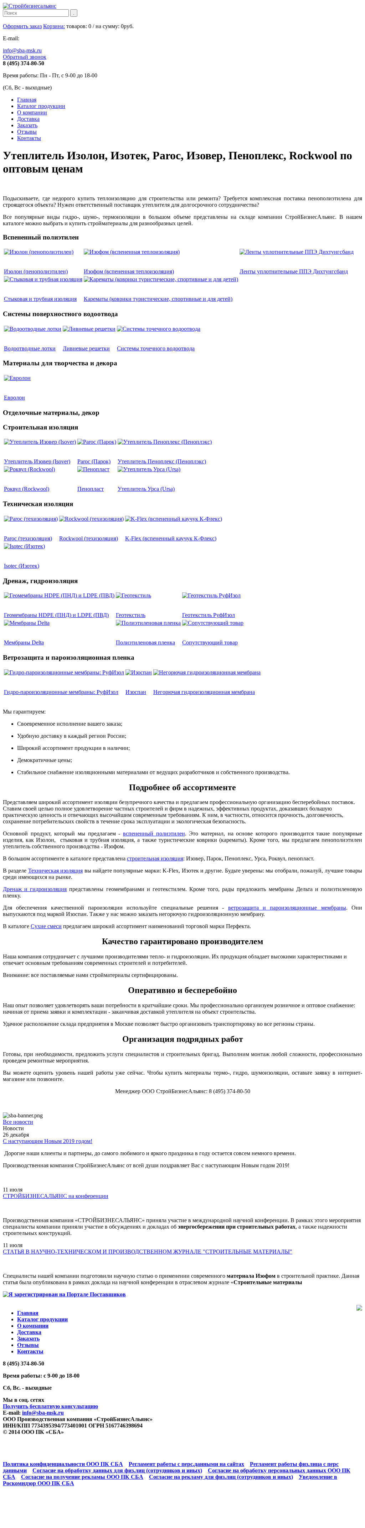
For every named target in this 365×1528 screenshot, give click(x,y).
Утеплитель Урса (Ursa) (146, 489)
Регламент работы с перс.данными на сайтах (186, 1464)
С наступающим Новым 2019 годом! (47, 1141)
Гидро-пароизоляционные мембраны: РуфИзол (61, 692)
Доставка (28, 119)
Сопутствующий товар (210, 642)
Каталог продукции (41, 106)
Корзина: (54, 26)
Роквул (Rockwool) (26, 489)
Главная (26, 100)
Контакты (29, 138)
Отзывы (27, 132)
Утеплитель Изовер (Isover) (37, 461)
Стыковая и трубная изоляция (40, 299)
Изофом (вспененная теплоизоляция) (129, 271)
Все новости (18, 1122)
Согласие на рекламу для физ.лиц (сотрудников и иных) (221, 1477)
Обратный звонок (24, 57)
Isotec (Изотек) (21, 566)
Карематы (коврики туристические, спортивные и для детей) (158, 299)
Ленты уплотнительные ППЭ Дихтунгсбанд (294, 271)
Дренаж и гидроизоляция (35, 889)
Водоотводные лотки (30, 348)
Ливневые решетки (86, 348)
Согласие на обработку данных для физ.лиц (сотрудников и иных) (117, 1470)
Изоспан (135, 692)
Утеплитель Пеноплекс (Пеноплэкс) (162, 461)
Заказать (27, 125)
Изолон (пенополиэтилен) (36, 271)
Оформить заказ (22, 26)
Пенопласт (90, 489)
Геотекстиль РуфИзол (208, 615)
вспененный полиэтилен (154, 833)
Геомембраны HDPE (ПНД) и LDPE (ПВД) (56, 615)
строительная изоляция (155, 858)
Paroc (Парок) (93, 461)
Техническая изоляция (55, 871)
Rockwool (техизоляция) (88, 538)
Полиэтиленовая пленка (145, 642)
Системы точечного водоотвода (156, 348)
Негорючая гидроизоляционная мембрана (204, 692)
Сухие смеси (46, 926)
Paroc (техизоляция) (28, 538)
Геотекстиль (130, 615)
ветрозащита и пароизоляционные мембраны (287, 908)
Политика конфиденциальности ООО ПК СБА (63, 1464)
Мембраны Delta (24, 642)
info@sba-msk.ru (22, 50)
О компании (32, 112)
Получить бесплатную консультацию (50, 1406)
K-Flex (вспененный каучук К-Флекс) (170, 538)
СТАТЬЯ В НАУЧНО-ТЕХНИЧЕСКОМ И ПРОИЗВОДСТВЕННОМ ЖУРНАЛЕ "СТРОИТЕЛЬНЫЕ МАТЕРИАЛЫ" (147, 1252)
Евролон (14, 398)
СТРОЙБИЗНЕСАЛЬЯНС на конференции (55, 1196)
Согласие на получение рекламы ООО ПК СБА (82, 1477)
